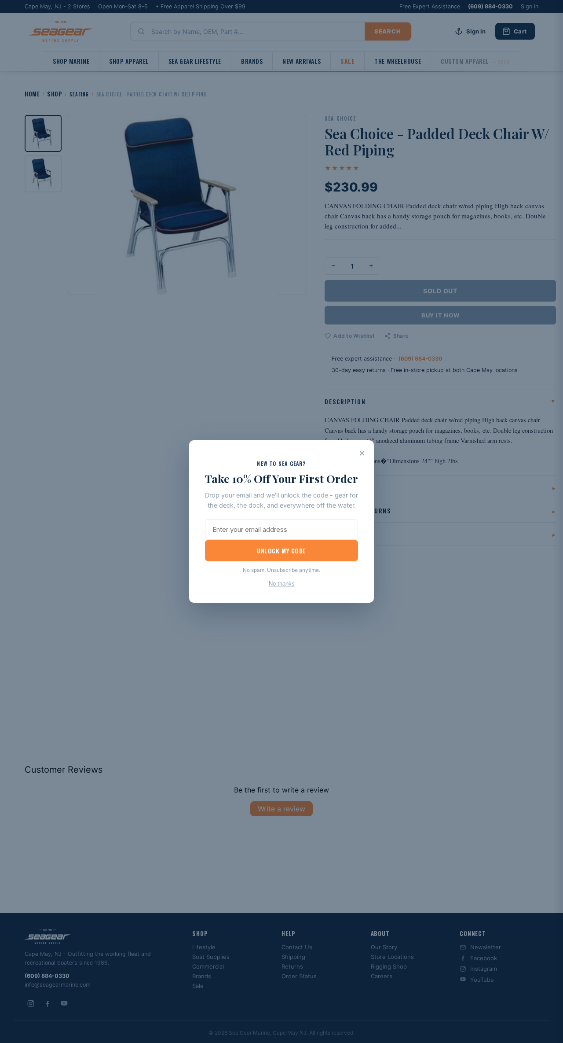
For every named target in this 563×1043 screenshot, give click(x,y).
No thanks (282, 583)
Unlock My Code (281, 550)
